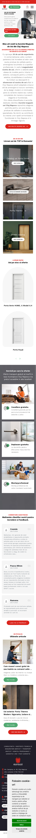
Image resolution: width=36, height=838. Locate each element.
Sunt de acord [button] (21, 821)
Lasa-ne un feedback (18, 623)
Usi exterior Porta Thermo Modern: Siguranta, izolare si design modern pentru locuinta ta (18, 713)
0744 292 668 (26, 1)
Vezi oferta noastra (11, 36)
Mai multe (11, 680)
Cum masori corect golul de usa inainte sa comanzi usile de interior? (18, 667)
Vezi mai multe (17, 732)
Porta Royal (18, 350)
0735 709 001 (6, 1)
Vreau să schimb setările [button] (21, 830)
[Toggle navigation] (32, 7)
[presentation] (16, 358)
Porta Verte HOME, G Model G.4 (18, 305)
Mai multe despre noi (17, 126)
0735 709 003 (16, 1)
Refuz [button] (22, 825)
